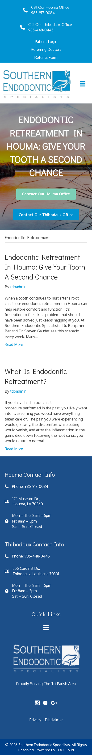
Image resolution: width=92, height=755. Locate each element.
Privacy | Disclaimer (46, 719)
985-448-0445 (41, 30)
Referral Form (46, 57)
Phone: (18, 486)
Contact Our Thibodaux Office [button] (46, 214)
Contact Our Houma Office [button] (46, 194)
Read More (14, 344)
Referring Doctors (46, 49)
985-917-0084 (43, 12)
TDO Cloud (65, 750)
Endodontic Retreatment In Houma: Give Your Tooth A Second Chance (45, 266)
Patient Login (46, 41)
